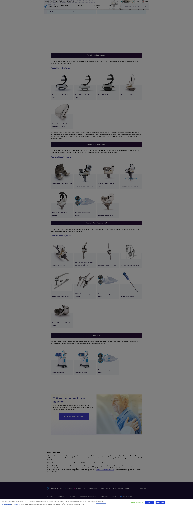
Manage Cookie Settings (137, 502)
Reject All (149, 502)
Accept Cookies (160, 502)
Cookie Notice (16, 504)
